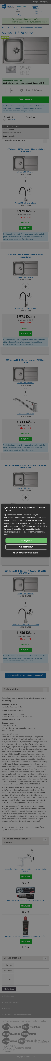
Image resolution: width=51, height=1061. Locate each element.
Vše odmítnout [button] (26, 547)
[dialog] (25, 530)
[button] (25, 552)
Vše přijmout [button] (26, 540)
